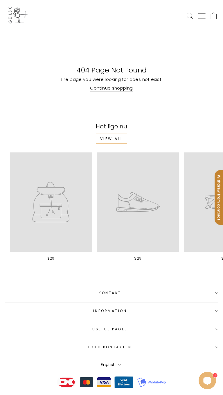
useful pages (109, 329)
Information (110, 311)
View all (111, 138)
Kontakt (110, 293)
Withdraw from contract (219, 197)
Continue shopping (111, 88)
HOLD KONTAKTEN (110, 347)
